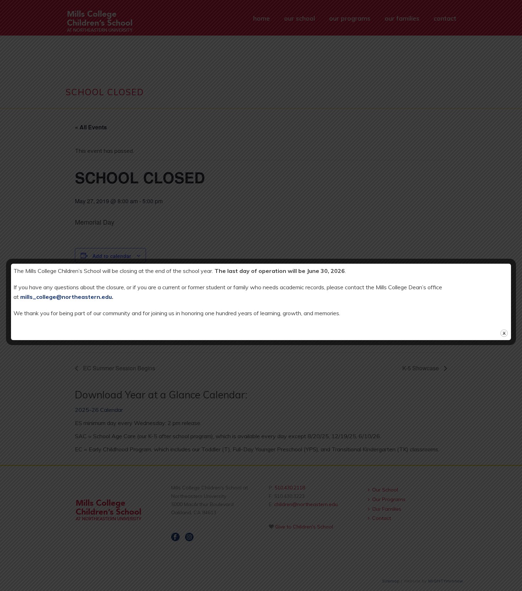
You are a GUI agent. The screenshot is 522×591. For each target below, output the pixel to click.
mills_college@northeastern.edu (66, 296)
